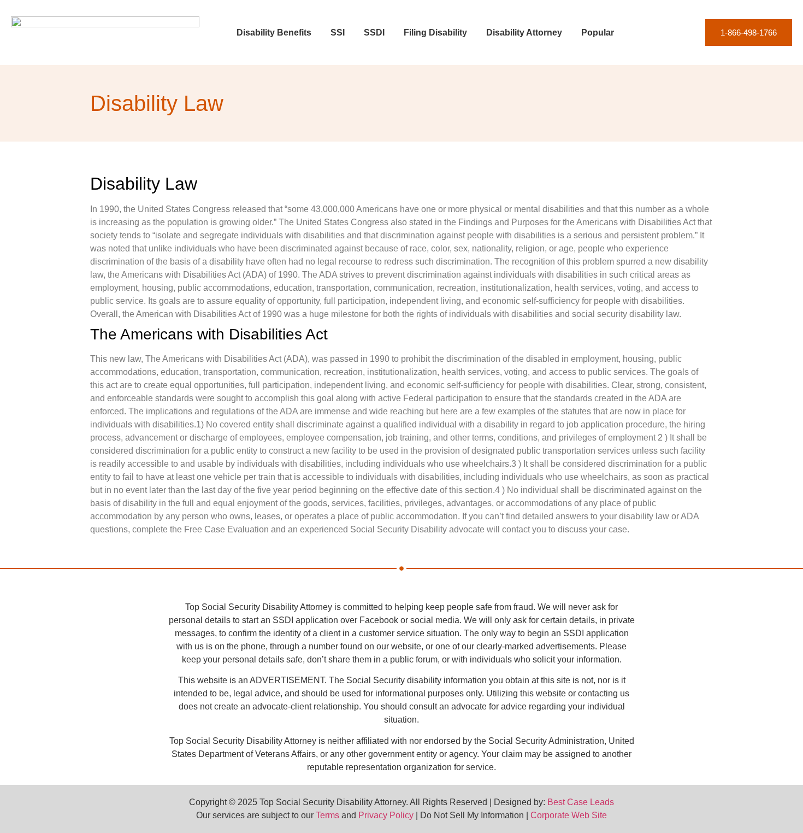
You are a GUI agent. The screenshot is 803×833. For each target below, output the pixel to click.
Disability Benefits (274, 32)
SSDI (374, 32)
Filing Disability (435, 32)
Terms (327, 815)
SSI (337, 32)
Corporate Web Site (568, 815)
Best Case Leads (580, 802)
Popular (597, 32)
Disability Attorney (524, 32)
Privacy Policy (386, 815)
